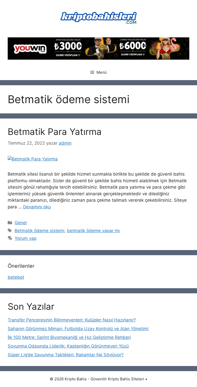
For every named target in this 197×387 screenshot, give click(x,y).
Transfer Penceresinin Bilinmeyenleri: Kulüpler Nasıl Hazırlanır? (72, 319)
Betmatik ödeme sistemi (39, 230)
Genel (21, 222)
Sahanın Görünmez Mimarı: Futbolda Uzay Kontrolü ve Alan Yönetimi (78, 328)
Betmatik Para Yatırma (55, 131)
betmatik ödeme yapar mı (93, 230)
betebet (16, 277)
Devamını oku (37, 206)
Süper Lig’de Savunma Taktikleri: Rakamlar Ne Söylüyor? (66, 354)
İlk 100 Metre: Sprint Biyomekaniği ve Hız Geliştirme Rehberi (69, 337)
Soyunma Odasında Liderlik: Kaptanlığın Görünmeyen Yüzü (68, 346)
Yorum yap (25, 238)
